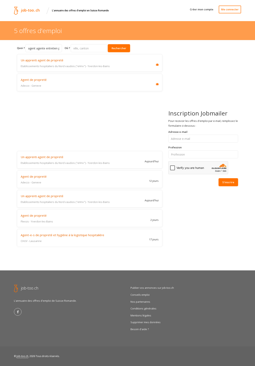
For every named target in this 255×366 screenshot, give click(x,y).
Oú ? (67, 48)
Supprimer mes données (145, 322)
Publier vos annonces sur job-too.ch (152, 288)
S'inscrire (228, 182)
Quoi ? (21, 48)
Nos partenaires (140, 301)
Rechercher (119, 48)
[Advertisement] (89, 121)
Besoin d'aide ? (139, 329)
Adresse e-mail (177, 132)
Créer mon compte (201, 9)
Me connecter (230, 9)
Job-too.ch (22, 356)
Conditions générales (143, 308)
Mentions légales (140, 315)
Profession (175, 147)
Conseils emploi (140, 295)
